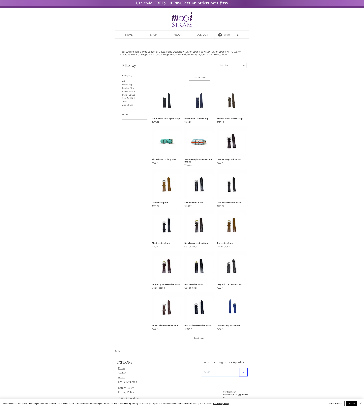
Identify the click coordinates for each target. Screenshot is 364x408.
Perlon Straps (128, 95)
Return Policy (126, 387)
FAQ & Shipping (127, 381)
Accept (352, 403)
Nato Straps (128, 85)
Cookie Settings (335, 403)
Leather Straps (129, 88)
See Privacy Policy (221, 403)
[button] (153, 35)
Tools (124, 101)
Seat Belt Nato (129, 98)
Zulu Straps (127, 105)
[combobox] (232, 65)
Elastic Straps (128, 91)
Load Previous (199, 77)
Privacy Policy (126, 392)
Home (121, 368)
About (121, 377)
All (123, 81)
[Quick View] (167, 100)
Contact (122, 372)
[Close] (360, 403)
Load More (199, 338)
